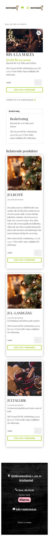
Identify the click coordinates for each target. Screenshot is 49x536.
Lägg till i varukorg (24, 90)
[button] (38, 33)
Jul (11, 24)
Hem (7, 24)
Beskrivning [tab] (14, 111)
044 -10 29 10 (26, 489)
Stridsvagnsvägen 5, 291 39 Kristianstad (26, 478)
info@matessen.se (26, 509)
